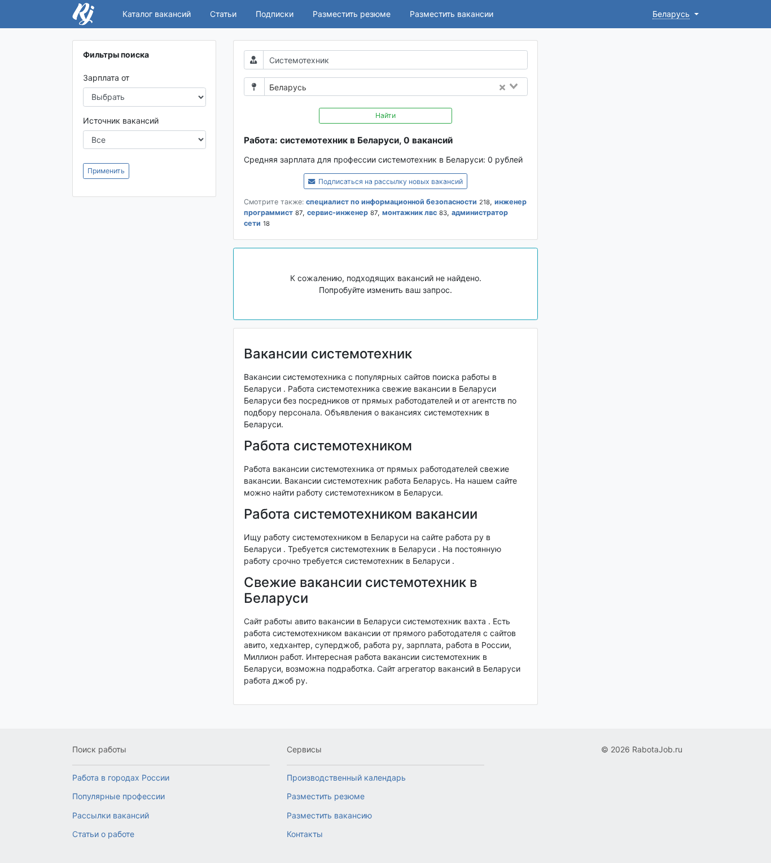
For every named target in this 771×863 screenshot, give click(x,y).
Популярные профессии (118, 796)
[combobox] (420, 87)
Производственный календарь (346, 777)
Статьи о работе (103, 834)
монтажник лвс (409, 212)
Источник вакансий (121, 120)
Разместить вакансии (451, 14)
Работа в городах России (120, 777)
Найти (385, 115)
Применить (106, 171)
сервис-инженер (337, 212)
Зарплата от (106, 77)
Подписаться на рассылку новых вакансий (390, 181)
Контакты (305, 834)
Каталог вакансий (156, 14)
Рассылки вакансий (110, 815)
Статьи (223, 14)
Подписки (274, 14)
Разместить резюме (352, 14)
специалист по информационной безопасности (391, 202)
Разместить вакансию (329, 815)
